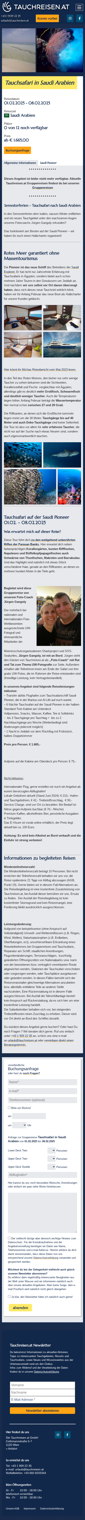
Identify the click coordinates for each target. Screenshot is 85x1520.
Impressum (30, 1508)
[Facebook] (79, 18)
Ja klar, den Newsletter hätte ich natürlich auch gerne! (41, 1296)
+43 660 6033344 (35, 1473)
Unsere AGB (12, 1508)
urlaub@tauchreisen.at (15, 20)
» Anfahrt (11, 1448)
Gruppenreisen (42, 187)
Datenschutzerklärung (45, 1257)
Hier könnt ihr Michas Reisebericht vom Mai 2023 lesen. (40, 369)
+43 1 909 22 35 (11, 16)
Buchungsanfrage (17, 150)
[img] (23, 317)
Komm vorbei (47, 18)
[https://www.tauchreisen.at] (36, 12)
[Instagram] (70, 18)
